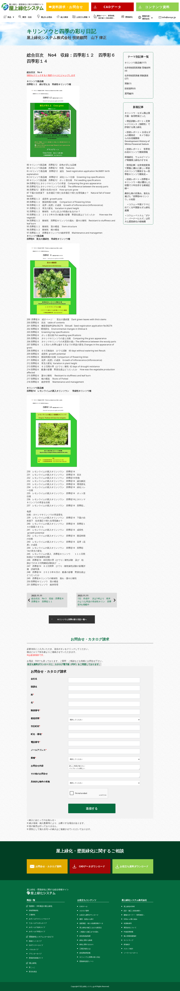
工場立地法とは (85, 949)
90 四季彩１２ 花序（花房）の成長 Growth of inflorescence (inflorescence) (65, 205)
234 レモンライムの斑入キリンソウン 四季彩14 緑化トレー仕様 (56, 489)
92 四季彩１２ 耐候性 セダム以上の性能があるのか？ (53, 211)
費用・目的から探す (86, 919)
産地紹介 (127, 944)
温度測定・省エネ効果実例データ (91, 923)
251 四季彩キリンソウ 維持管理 (42, 584)
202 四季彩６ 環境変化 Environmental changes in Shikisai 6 (57, 328)
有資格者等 (128, 923)
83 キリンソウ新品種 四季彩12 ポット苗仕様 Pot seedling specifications (64, 180)
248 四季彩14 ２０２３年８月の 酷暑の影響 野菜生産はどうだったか (56, 574)
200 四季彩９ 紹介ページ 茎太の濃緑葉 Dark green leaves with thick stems (66, 319)
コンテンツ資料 (157, 7)
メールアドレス (38, 750)
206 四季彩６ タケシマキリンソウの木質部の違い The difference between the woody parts (71, 341)
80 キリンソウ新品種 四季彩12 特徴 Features (50, 167)
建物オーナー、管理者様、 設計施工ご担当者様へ (106, 16)
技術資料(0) (130, 88)
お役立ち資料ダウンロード (134, 866)
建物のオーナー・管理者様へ (134, 915)
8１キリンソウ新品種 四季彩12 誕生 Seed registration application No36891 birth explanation (68, 173)
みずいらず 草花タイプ (37, 931)
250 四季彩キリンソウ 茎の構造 (43, 581)
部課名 (34, 687)
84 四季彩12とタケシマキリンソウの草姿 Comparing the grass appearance (64, 183)
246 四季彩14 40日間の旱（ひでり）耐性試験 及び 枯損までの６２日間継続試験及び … (55, 561)
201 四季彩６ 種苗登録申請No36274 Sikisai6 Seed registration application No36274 (69, 325)
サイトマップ (128, 940)
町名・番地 (36, 734)
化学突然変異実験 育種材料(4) (137, 69)
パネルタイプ (33, 949)
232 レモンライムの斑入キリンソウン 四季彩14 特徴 (53, 477)
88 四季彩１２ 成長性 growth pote (44, 198)
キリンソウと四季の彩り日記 (89, 957)
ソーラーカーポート (131, 953)
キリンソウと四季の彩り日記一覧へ (72, 619)
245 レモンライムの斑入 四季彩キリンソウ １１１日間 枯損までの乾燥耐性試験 (56, 555)
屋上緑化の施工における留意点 (90, 927)
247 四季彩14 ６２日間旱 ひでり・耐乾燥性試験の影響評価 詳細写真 (56, 568)
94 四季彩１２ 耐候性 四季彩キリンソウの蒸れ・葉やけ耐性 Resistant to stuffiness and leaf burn (71, 222)
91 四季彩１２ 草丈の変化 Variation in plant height (53, 208)
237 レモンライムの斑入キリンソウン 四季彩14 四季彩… (56, 505)
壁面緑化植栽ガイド (36, 958)
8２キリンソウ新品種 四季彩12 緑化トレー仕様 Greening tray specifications (66, 177)
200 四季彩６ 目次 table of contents (46, 322)
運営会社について (130, 927)
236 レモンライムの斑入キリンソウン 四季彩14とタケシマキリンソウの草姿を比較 (56, 501)
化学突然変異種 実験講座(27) (136, 77)
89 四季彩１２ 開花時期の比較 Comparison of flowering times (59, 201)
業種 (33, 758)
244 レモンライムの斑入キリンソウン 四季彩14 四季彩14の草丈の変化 (55, 549)
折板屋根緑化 (33, 910)
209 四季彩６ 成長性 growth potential (46, 353)
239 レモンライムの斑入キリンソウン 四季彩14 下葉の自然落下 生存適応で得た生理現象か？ (56, 519)
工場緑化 (32, 914)
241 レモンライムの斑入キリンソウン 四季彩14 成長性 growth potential (55, 531)
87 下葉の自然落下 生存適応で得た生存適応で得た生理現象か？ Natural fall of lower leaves (69, 194)
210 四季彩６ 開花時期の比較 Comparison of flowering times (57, 357)
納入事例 (64, 17)
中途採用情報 (128, 932)
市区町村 (35, 726)
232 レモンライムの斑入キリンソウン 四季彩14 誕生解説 (56, 481)
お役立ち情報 (81, 17)
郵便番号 (35, 710)
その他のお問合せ (39, 774)
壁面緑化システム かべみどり (41, 936)
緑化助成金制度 (85, 936)
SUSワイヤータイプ (36, 945)
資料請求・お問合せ (67, 7)
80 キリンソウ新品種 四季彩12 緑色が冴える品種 (51, 164)
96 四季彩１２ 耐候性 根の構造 (43, 229)
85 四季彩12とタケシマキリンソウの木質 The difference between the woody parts (67, 186)
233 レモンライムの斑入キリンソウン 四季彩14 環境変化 (56, 484)
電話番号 (35, 742)
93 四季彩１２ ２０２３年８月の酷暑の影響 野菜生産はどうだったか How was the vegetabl (69, 216)
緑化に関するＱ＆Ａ (86, 944)
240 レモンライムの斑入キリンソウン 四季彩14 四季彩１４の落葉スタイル (56, 525)
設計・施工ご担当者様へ (132, 911)
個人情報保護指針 (130, 936)
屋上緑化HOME (129, 906)
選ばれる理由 (46, 17)
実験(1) (128, 83)
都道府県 (35, 718)
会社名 (34, 679)
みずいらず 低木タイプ (37, 927)
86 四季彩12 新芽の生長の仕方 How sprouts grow (53, 189)
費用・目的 (27, 17)
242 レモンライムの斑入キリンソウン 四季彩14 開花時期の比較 (56, 537)
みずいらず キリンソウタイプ (39, 919)
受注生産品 (33, 971)
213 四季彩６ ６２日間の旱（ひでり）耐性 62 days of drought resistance (63, 366)
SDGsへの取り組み (130, 919)
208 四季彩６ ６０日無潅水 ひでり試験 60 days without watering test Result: (66, 350)
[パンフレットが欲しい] (104, 768)
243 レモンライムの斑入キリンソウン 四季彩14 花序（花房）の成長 (56, 543)
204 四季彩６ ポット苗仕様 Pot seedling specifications (54, 335)
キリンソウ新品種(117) (135, 62)
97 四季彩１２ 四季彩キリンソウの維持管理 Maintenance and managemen (64, 232)
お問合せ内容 (37, 766)
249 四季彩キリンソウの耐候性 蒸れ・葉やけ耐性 (52, 578)
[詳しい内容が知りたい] (104, 766)
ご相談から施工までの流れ (88, 932)
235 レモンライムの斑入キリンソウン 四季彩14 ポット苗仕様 (56, 495)
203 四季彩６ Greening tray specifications (48, 332)
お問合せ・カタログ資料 (48, 866)
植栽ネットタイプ (35, 941)
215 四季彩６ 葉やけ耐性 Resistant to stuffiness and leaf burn (59, 375)
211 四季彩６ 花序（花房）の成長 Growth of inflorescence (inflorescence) (65, 360)
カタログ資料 (84, 911)
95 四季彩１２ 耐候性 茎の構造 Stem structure (52, 226)
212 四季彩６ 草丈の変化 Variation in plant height (52, 363)
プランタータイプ (35, 954)
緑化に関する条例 (85, 940)
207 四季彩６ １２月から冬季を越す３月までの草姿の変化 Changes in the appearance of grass (70, 346)
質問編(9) (129, 93)
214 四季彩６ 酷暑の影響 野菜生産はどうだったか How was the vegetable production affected (71, 371)
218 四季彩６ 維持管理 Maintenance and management (55, 381)
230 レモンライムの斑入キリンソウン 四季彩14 (51, 471)
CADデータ (112, 7)
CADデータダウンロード (92, 866)
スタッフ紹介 (128, 949)
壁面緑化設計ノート (86, 961)
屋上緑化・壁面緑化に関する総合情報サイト (48, 889)
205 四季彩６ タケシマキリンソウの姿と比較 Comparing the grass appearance (67, 338)
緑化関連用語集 (85, 953)
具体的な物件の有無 (40, 781)
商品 (9, 17)
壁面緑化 (129, 17)
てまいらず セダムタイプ (38, 923)
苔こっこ (32, 967)
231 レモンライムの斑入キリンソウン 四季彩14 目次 (54, 474)
